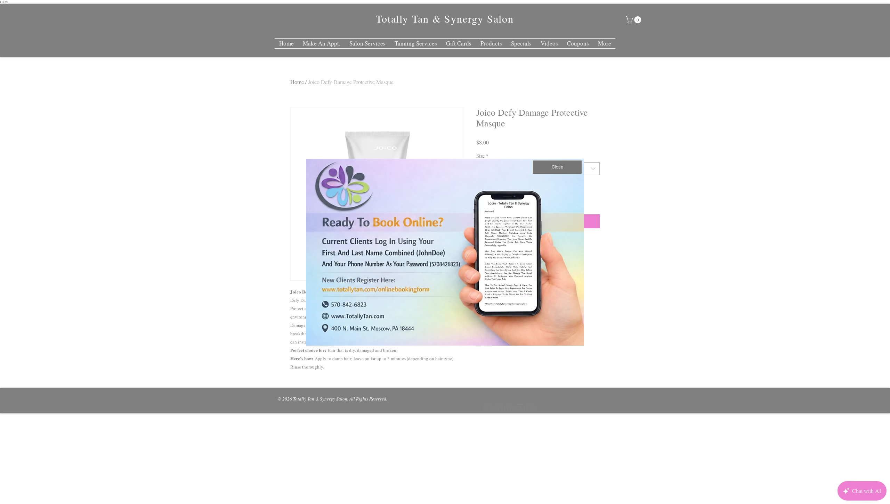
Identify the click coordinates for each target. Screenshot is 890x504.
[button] (557, 167)
